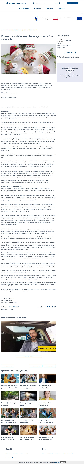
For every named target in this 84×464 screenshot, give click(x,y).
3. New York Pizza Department (64, 45)
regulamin (58, 453)
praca (21, 453)
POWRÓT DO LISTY (7, 366)
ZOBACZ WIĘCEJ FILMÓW (28, 356)
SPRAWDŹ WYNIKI (70, 52)
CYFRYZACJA (62, 8)
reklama (15, 453)
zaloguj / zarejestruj (72, 3)
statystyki (50, 453)
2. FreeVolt (59, 43)
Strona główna (4, 29)
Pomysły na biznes (11, 29)
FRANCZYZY (38, 8)
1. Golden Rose (67, 40)
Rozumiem (63, 462)
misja (43, 453)
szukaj (56, 3)
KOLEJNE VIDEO (49, 366)
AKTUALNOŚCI (50, 8)
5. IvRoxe (59, 49)
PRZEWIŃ (81, 12)
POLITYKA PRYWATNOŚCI (68, 453)
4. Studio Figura (61, 47)
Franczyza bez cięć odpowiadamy (14, 317)
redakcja (8, 453)
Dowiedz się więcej (56, 462)
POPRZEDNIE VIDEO (36, 366)
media (27, 453)
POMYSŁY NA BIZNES (25, 8)
